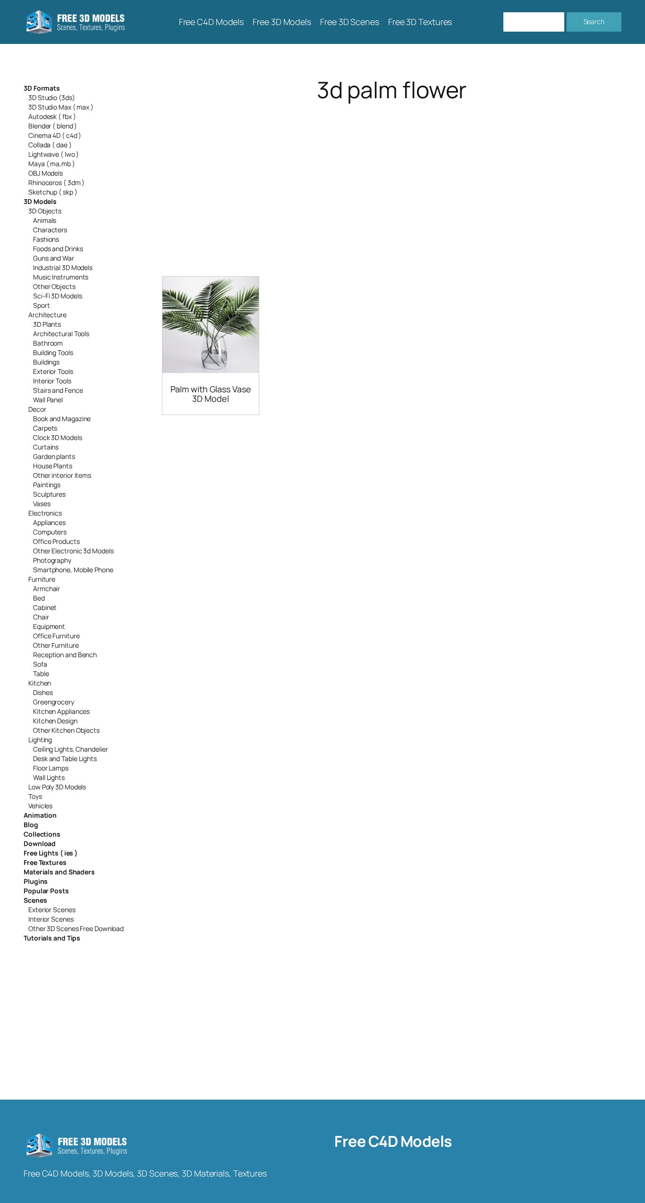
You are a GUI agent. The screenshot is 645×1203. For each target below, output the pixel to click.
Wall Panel (48, 399)
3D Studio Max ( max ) (60, 106)
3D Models (40, 201)
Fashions (46, 239)
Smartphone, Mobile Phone (73, 569)
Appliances (49, 522)
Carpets (45, 428)
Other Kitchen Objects (66, 730)
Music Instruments (60, 276)
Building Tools (53, 352)
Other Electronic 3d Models (73, 550)
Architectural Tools (61, 333)
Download (40, 843)
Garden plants (54, 456)
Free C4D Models (393, 1141)
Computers (50, 531)
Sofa (40, 664)
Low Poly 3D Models (57, 786)
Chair (41, 616)
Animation (40, 815)
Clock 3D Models (57, 437)
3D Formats (42, 88)
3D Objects (44, 210)
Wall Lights (49, 777)
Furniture (41, 579)
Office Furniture (56, 635)
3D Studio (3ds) (51, 97)
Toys (35, 796)
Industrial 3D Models (63, 267)
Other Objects (54, 286)
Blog (31, 824)
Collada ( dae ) (50, 144)
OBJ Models (45, 173)
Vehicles (40, 805)
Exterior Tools (53, 371)
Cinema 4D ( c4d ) (54, 135)
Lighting (40, 739)
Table (41, 673)
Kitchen (39, 682)
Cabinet (45, 607)
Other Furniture (56, 645)
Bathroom (48, 343)
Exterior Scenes (52, 909)
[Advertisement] (391, 177)
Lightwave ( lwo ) (53, 154)
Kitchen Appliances (61, 711)
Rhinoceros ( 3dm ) (56, 182)
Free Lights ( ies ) (50, 852)
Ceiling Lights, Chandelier (70, 749)
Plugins (36, 881)
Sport (41, 305)
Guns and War (53, 258)
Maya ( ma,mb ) (51, 163)
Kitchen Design (55, 720)
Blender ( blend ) (52, 125)
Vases (42, 503)
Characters (50, 229)
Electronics (45, 512)
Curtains (46, 446)
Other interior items (62, 475)
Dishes (42, 692)
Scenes (35, 900)
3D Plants (47, 324)
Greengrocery (53, 701)
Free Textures (45, 862)
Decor (37, 409)
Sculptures (49, 494)
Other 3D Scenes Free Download (76, 928)
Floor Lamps (50, 767)
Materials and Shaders (59, 871)
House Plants (52, 465)
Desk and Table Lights (65, 758)
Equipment (49, 626)
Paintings (46, 484)
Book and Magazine (62, 418)
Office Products (56, 541)
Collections (42, 834)
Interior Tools (52, 380)
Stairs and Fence (58, 390)
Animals (44, 220)
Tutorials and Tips (52, 937)
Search (594, 21)
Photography (52, 560)
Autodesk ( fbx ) (52, 116)
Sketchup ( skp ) (52, 191)
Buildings (46, 361)
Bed (39, 597)
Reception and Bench (65, 654)
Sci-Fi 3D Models (57, 295)
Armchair (46, 588)
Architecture (47, 314)
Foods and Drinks (58, 248)
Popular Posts (46, 890)
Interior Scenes (51, 919)
